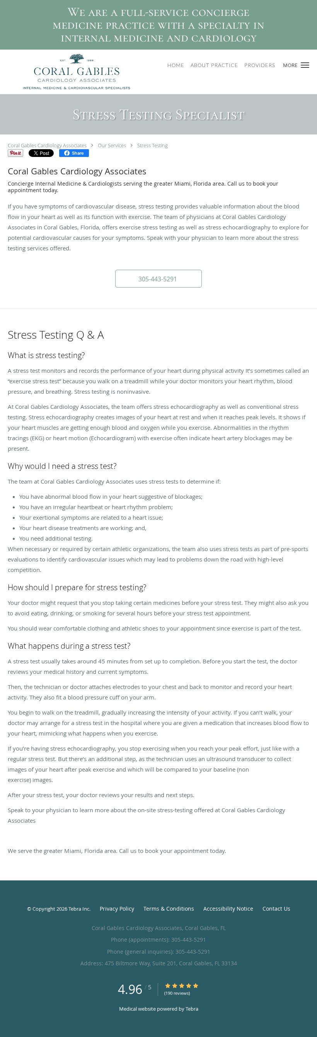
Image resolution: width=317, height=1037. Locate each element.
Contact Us (276, 908)
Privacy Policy (117, 908)
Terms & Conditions (168, 908)
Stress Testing (152, 145)
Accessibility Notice (228, 908)
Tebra (192, 1008)
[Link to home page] (67, 72)
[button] (305, 65)
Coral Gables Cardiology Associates (47, 145)
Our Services (112, 145)
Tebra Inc (78, 908)
